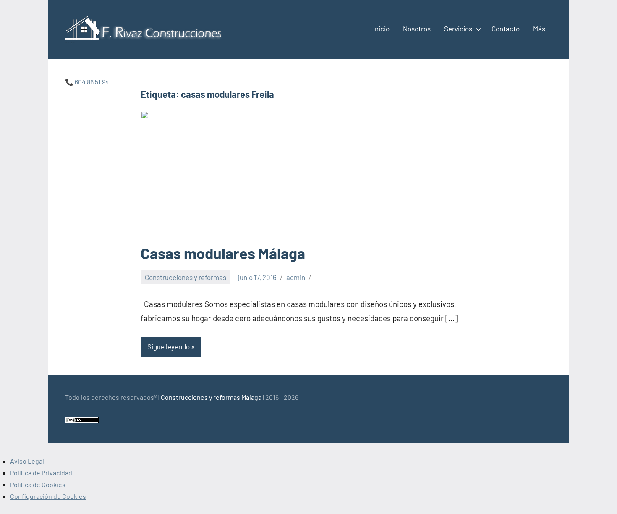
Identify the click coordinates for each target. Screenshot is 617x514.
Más (539, 28)
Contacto (506, 28)
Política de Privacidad (41, 473)
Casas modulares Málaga (223, 253)
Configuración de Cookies (48, 496)
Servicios (458, 28)
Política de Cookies (37, 484)
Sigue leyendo (168, 346)
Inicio (381, 28)
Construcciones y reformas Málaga (211, 397)
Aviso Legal (27, 461)
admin (295, 277)
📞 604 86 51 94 (87, 82)
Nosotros (417, 28)
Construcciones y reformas (185, 277)
